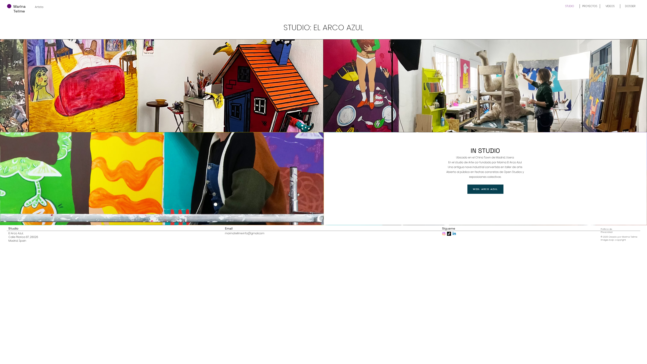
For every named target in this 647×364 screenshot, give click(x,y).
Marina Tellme (19, 8)
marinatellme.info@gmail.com (244, 233)
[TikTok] (449, 234)
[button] (590, 6)
